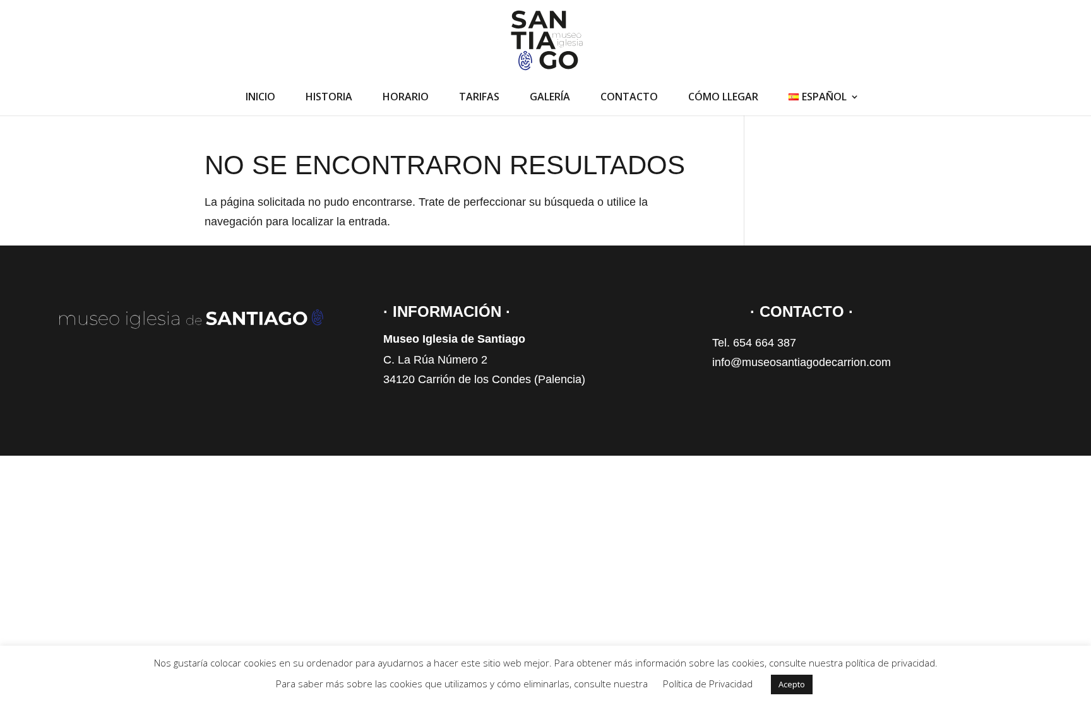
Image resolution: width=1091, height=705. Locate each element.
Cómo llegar (723, 98)
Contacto (629, 98)
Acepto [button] (791, 684)
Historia (329, 98)
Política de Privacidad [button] (708, 683)
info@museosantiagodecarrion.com (801, 362)
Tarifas (479, 98)
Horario (406, 98)
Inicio (260, 98)
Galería (550, 98)
